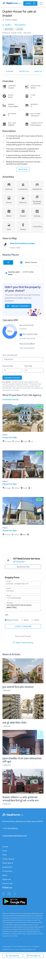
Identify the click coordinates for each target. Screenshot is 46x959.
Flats (4, 855)
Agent (26, 620)
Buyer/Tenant (12, 620)
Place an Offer (20, 25)
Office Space (8, 859)
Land (4, 851)
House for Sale (9, 437)
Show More (23, 169)
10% (9, 331)
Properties (7, 871)
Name (9, 588)
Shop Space (7, 863)
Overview (9, 71)
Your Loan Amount (9, 355)
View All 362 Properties (10, 399)
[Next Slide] (30, 50)
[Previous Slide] (4, 50)
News (4, 875)
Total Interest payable (27, 348)
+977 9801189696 (10, 828)
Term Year (28, 366)
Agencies (6, 879)
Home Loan (7, 883)
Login (28, 3)
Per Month (23, 329)
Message (10, 603)
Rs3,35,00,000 (30, 334)
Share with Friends (23, 636)
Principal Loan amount (27, 338)
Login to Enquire (23, 626)
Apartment (7, 867)
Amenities (38, 71)
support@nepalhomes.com (14, 835)
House (5, 435)
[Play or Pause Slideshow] (4, 60)
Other (36, 620)
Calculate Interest (12, 378)
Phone (9, 595)
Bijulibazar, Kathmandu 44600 (29, 821)
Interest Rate (7, 366)
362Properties (19, 561)
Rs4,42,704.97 (27, 325)
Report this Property (24, 642)
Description (24, 71)
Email (8, 581)
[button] (17, 50)
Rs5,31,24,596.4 (27, 343)
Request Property (20, 306)
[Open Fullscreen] (30, 60)
